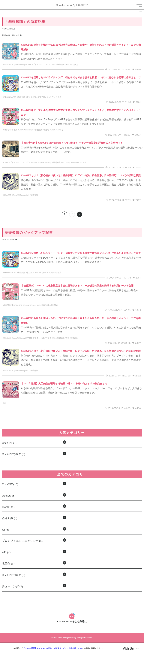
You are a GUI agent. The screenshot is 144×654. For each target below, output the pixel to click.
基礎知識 (141, 11)
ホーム (138, 11)
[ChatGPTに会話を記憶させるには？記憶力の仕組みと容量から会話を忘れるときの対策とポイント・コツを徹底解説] (81, 51)
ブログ (139, 11)
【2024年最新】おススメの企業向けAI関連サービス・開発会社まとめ (52, 648)
